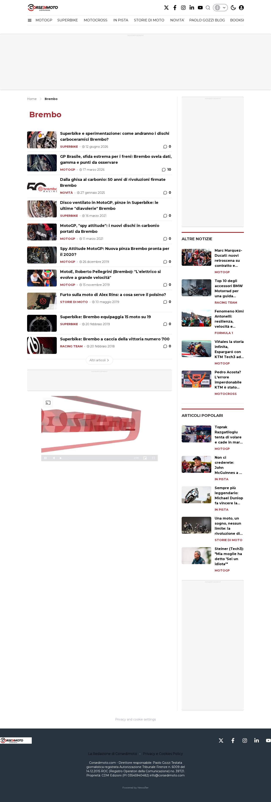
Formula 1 (224, 333)
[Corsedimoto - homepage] (48, 7)
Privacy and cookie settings (135, 719)
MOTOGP (44, 20)
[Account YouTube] (200, 7)
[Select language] (220, 7)
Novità (66, 193)
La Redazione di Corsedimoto (112, 754)
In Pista (221, 479)
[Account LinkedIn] (191, 7)
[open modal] (241, 7)
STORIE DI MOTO (149, 20)
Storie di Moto (74, 302)
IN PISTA (121, 20)
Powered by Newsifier (135, 787)
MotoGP (67, 170)
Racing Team (71, 346)
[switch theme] (233, 8)
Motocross (226, 394)
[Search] (207, 7)
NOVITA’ (177, 20)
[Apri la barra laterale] (29, 20)
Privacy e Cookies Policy (163, 754)
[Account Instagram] (183, 7)
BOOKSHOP (240, 20)
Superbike (69, 147)
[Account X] (166, 7)
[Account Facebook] (174, 7)
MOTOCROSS (96, 20)
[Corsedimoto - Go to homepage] (16, 740)
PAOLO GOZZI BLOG (207, 20)
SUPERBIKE (68, 20)
